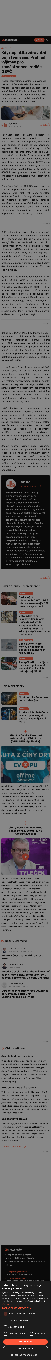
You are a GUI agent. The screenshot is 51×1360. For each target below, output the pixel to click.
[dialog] (25, 1320)
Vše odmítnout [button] (25, 1348)
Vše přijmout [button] (25, 1342)
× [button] (48, 1284)
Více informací (8, 1304)
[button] (25, 1308)
